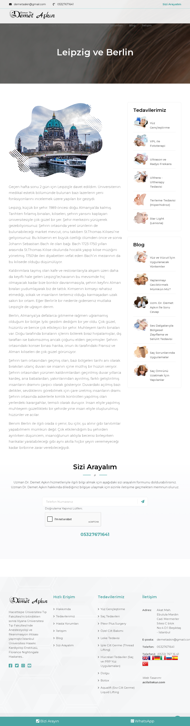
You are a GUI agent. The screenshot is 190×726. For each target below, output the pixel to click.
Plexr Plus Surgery (113, 623)
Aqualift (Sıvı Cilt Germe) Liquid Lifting (118, 690)
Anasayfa (15, 25)
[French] (151, 658)
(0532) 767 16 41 (168, 654)
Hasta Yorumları (112, 25)
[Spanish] (175, 658)
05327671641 (65, 4)
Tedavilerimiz (85, 25)
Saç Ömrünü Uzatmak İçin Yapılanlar (159, 375)
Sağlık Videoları (59, 25)
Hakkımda (35, 25)
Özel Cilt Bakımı (112, 631)
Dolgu (105, 673)
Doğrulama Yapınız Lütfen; (63, 508)
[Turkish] (145, 664)
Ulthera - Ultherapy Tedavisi (157, 182)
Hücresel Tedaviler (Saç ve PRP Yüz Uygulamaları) (117, 661)
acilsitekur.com (153, 682)
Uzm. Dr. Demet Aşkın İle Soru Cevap (161, 307)
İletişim (147, 25)
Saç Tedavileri (110, 616)
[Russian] (169, 658)
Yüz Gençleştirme (113, 609)
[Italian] (163, 658)
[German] (157, 658)
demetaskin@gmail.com (30, 4)
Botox (105, 680)
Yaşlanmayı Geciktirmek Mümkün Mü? (160, 284)
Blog (132, 25)
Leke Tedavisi (110, 638)
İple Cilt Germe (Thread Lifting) (117, 648)
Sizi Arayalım (172, 4)
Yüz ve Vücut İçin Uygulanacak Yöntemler (162, 262)
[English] (145, 658)
